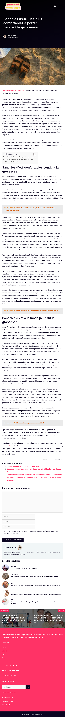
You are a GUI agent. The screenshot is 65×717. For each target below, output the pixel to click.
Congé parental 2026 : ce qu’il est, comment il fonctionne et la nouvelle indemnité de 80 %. (48, 619)
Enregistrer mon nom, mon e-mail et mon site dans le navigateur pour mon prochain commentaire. (31, 532)
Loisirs (4, 651)
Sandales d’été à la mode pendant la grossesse (19, 159)
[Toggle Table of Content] (34, 154)
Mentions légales (8, 698)
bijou (11, 446)
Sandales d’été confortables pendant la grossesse (20, 157)
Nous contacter (7, 701)
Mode (4, 658)
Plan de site (6, 705)
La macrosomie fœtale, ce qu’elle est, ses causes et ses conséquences (34, 475)
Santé (4, 654)
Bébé (4, 647)
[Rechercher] (28, 687)
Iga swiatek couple (9, 676)
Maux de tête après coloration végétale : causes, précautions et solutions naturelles (35, 585)
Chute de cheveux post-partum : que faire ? (24, 466)
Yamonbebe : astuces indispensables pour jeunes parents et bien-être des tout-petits (36, 594)
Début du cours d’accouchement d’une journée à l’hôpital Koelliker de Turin (15, 619)
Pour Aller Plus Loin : (13, 162)
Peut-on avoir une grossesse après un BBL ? (24, 568)
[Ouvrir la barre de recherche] (55, 6)
